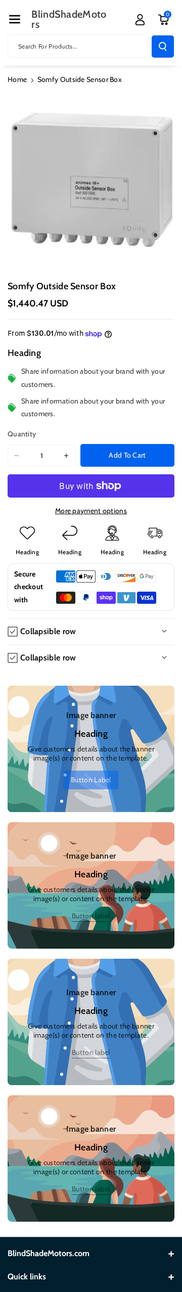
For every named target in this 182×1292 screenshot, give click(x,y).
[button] (15, 19)
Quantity (22, 433)
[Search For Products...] (163, 46)
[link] (91, 780)
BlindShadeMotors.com (48, 1253)
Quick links (27, 1276)
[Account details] (140, 20)
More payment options (91, 510)
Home (17, 79)
